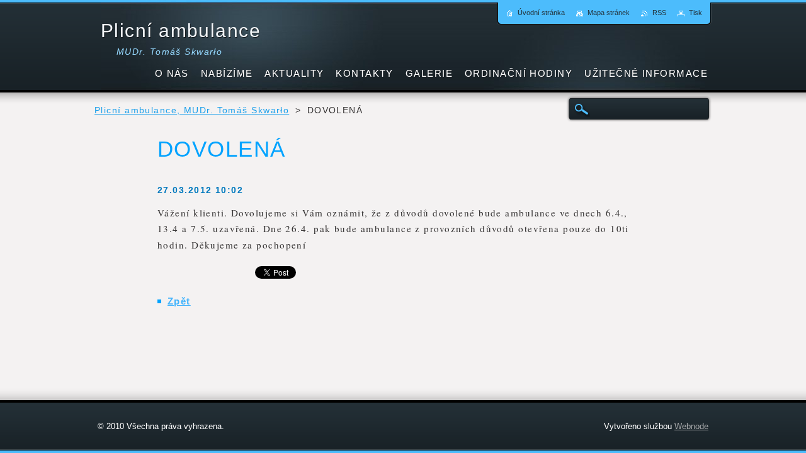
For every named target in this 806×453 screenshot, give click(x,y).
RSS (659, 12)
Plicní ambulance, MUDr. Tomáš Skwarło (191, 110)
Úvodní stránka (541, 12)
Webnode (691, 426)
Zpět (179, 301)
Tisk (695, 12)
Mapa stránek (608, 12)
